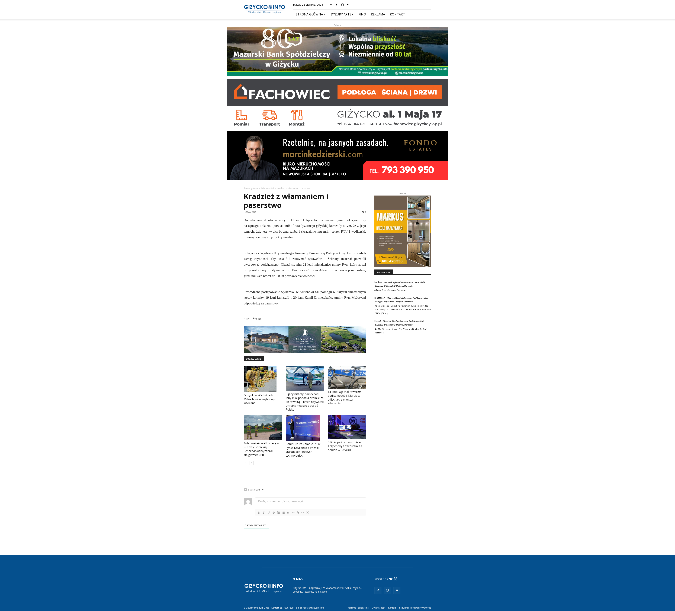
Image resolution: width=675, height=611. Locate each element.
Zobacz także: (254, 358)
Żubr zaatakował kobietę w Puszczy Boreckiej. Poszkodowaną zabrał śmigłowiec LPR (261, 449)
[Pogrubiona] (258, 513)
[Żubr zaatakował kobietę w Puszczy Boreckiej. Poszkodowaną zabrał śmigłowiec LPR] (263, 427)
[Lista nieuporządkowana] (283, 513)
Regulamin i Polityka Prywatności (415, 607)
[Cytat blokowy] (288, 513)
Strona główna (309, 14)
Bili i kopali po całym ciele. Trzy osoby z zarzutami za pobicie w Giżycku (345, 446)
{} (302, 512)
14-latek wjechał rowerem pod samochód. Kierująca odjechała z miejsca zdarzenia (344, 397)
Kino (362, 14)
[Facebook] (336, 4)
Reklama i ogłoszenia (358, 607)
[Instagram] (342, 4)
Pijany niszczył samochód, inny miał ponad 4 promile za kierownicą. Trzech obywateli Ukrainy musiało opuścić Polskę (305, 401)
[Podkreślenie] (268, 513)
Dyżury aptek (342, 14)
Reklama (378, 14)
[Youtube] (348, 4)
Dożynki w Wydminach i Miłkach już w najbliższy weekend (259, 399)
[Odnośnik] (298, 513)
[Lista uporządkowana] (278, 513)
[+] (308, 512)
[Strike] (273, 513)
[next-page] (251, 463)
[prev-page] (246, 463)
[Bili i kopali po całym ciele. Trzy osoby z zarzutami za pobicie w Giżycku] (347, 427)
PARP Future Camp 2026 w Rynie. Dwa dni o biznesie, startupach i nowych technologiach (303, 449)
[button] (331, 4)
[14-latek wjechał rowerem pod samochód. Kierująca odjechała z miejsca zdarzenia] (347, 377)
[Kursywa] (263, 513)
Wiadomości (267, 188)
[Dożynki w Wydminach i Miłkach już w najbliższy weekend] (263, 379)
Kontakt (397, 14)
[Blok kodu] (293, 513)
